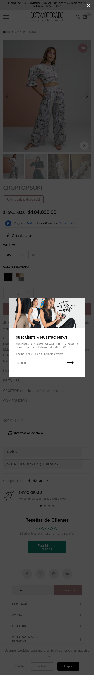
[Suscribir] (70, 363)
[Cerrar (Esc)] (88, 5)
